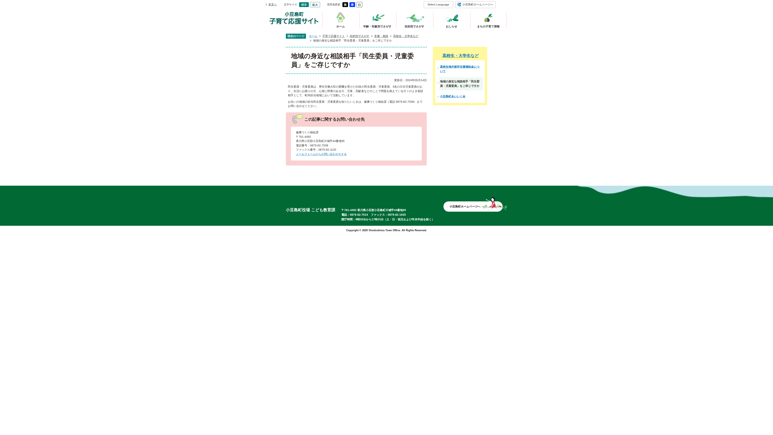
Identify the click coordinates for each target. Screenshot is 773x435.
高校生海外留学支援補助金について (460, 69)
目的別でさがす (359, 36)
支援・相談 (381, 36)
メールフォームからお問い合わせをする (321, 154)
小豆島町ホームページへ (477, 4)
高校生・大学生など (406, 36)
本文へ (272, 4)
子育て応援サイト (333, 36)
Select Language (438, 4)
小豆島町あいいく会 (452, 96)
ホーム (313, 36)
